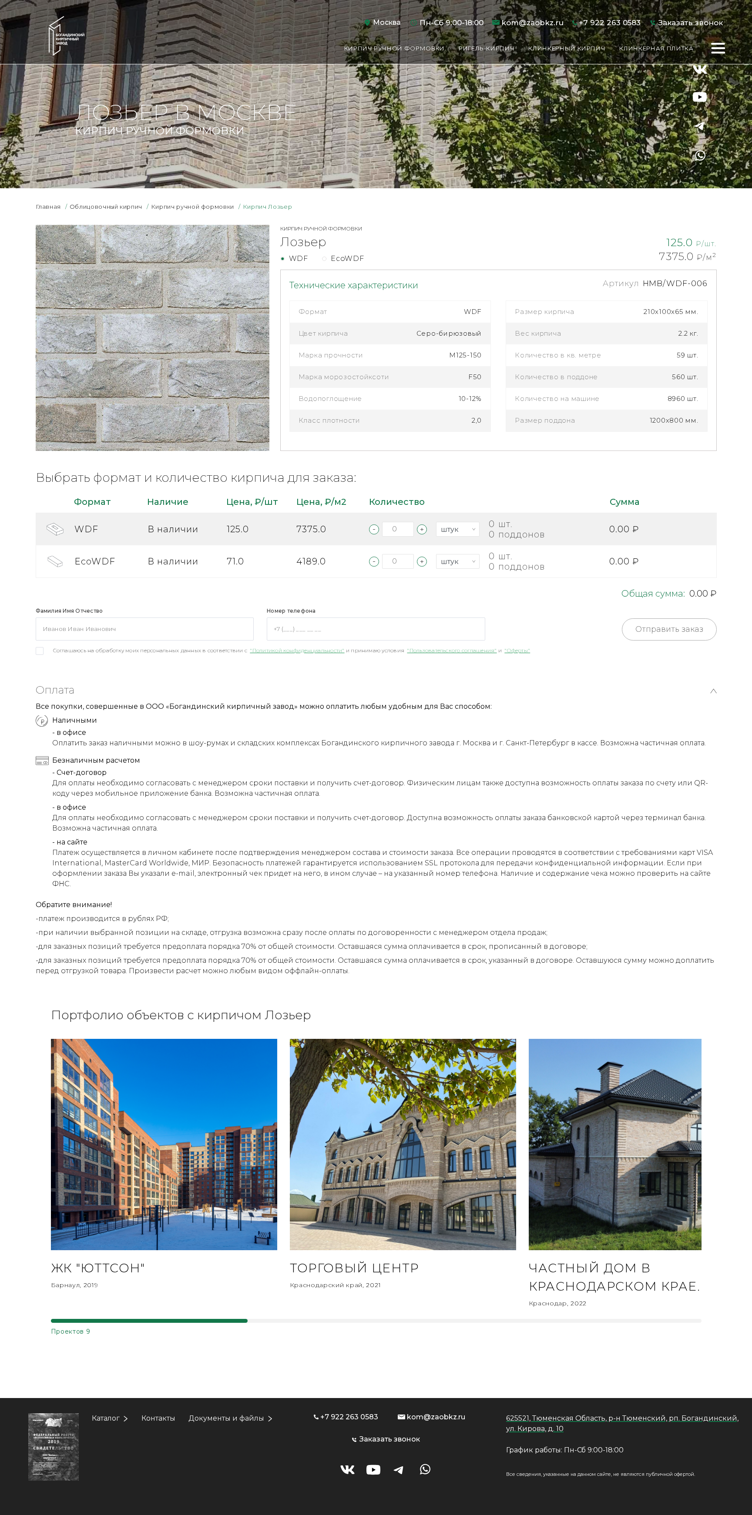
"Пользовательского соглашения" (452, 650)
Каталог (106, 1418)
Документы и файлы (226, 1418)
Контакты (158, 1418)
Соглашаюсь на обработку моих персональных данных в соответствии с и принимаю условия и (291, 650)
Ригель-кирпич (486, 48)
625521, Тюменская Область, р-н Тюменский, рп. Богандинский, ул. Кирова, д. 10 (622, 1423)
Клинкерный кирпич (566, 48)
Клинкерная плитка (656, 48)
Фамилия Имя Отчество (69, 610)
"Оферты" (517, 650)
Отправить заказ (669, 629)
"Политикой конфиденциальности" (297, 650)
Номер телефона (291, 610)
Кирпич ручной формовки (394, 48)
